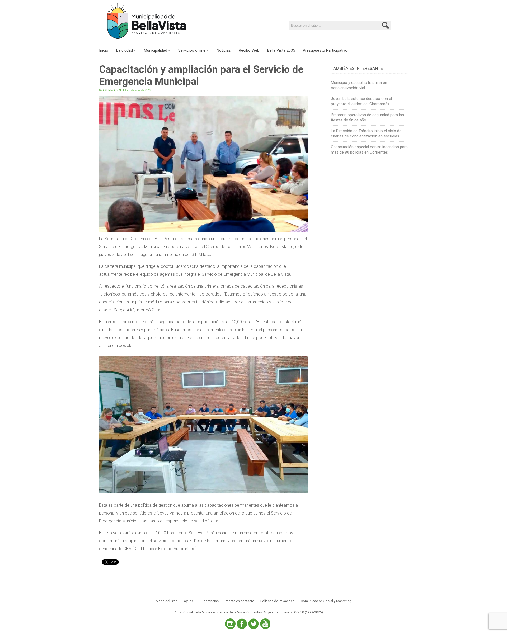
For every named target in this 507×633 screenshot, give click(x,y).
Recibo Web (249, 50)
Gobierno (107, 90)
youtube (265, 623)
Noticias (224, 50)
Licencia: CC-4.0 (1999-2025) (301, 612)
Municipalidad (155, 50)
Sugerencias (209, 601)
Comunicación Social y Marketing (326, 601)
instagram (230, 623)
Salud (121, 90)
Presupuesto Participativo (325, 50)
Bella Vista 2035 (281, 50)
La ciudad (124, 50)
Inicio (103, 50)
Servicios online (191, 50)
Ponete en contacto (239, 601)
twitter (253, 623)
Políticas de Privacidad (277, 601)
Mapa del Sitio (167, 601)
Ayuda (189, 601)
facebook (242, 623)
